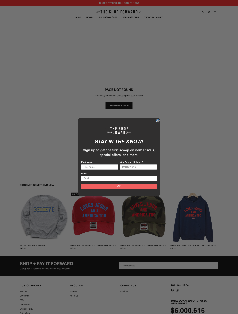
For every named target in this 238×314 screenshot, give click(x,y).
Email (84, 173)
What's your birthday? (131, 162)
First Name (87, 162)
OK (119, 186)
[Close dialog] (157, 120)
